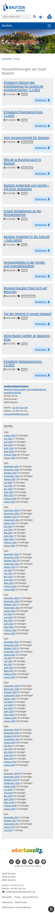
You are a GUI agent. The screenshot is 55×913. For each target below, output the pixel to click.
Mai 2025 (8, 489)
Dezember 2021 (11, 642)
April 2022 (8, 624)
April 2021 (8, 667)
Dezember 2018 (11, 773)
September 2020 (12, 695)
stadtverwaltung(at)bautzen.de (20, 892)
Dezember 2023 (11, 554)
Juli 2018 (8, 789)
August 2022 (10, 611)
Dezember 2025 (11, 466)
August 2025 (10, 479)
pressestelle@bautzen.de (16, 414)
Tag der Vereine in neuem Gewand (27, 314)
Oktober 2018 (10, 780)
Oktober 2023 (10, 560)
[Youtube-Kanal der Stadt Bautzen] (31, 863)
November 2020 (11, 689)
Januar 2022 (9, 633)
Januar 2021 (9, 677)
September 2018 (12, 783)
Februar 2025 (10, 498)
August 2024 (10, 523)
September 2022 (12, 608)
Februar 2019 (10, 762)
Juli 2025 (8, 482)
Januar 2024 (9, 545)
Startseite (6, 59)
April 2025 (8, 492)
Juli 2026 (8, 438)
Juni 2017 (8, 830)
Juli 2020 (8, 702)
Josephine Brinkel (12, 392)
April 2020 (9, 711)
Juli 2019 (8, 746)
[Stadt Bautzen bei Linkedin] (43, 863)
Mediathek (7, 897)
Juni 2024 (8, 529)
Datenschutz (21, 902)
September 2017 (11, 824)
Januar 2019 (9, 765)
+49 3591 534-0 (17, 885)
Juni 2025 (8, 486)
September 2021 (12, 651)
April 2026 (8, 448)
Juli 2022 (8, 614)
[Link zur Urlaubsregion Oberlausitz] (27, 851)
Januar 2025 (9, 502)
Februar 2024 (10, 542)
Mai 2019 (8, 752)
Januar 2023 (9, 589)
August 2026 (10, 435)
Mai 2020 (8, 708)
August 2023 (10, 567)
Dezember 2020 (11, 686)
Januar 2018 (9, 809)
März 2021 (8, 671)
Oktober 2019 (10, 736)
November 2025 (11, 469)
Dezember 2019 (11, 730)
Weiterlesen (41, 100)
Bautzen (7, 25)
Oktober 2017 (10, 820)
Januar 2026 (9, 458)
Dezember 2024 (11, 510)
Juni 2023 (8, 573)
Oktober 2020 (10, 692)
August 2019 (9, 742)
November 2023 (11, 557)
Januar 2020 (9, 721)
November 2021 (11, 645)
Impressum (7, 902)
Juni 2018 (8, 793)
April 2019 (8, 755)
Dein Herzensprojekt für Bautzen (26, 138)
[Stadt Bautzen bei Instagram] (24, 863)
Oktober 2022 (10, 604)
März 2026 (9, 451)
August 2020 (10, 698)
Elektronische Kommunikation (16, 907)
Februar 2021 (10, 674)
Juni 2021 (8, 661)
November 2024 (11, 513)
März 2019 (8, 758)
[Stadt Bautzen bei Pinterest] (37, 863)
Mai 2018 (8, 796)
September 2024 (12, 520)
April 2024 (8, 536)
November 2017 (11, 817)
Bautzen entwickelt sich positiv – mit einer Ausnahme (27, 187)
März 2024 (9, 539)
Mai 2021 (8, 664)
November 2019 (11, 733)
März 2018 (9, 802)
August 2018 (10, 786)
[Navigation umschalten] (49, 25)
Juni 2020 (8, 705)
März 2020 (9, 715)
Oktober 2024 (10, 517)
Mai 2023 (8, 576)
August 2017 (9, 827)
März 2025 (9, 495)
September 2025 (12, 476)
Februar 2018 (10, 805)
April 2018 (8, 799)
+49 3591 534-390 (20, 407)
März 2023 (9, 583)
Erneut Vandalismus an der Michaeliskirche (22, 213)
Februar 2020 (10, 718)
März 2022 (9, 627)
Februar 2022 (10, 630)
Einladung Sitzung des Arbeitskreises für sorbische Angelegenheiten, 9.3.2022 (23, 86)
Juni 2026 (8, 442)
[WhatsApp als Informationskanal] (11, 863)
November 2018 (11, 777)
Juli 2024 (8, 526)
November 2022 (11, 601)
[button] (41, 17)
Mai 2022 (8, 620)
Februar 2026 (10, 455)
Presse (17, 897)
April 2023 (8, 580)
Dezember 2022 (11, 598)
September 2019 (12, 739)
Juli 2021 (8, 658)
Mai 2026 (8, 445)
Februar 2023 (10, 586)
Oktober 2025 (10, 473)
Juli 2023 (8, 570)
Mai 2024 (8, 533)
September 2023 (12, 564)
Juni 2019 (8, 749)
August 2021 (9, 655)
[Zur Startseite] (14, 7)
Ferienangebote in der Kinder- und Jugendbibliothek (25, 264)
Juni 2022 (8, 617)
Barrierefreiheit (30, 897)
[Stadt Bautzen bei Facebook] (18, 863)
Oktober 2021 (10, 648)
